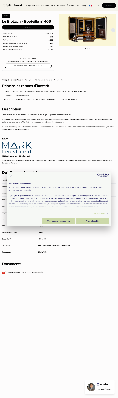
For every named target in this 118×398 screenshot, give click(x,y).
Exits (53, 5)
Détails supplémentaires (44, 80)
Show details (99, 214)
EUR (97, 5)
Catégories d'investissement (37, 5)
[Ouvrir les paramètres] (90, 5)
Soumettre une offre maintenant (28, 66)
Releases (61, 5)
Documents (58, 80)
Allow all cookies (93, 221)
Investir (109, 5)
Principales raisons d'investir (12, 80)
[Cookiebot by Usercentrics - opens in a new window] (99, 175)
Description (29, 80)
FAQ (78, 5)
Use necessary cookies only (58, 221)
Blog (84, 5)
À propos (71, 5)
